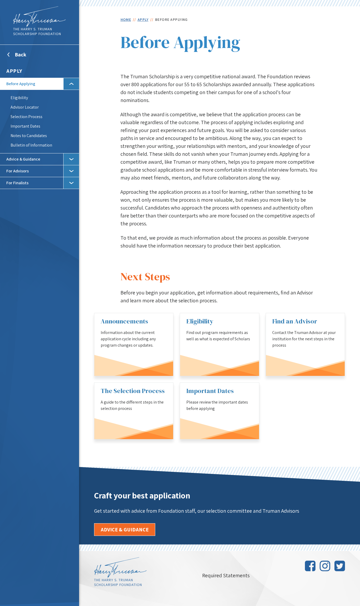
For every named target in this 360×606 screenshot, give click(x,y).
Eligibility (19, 97)
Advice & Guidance (23, 159)
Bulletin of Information (31, 145)
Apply (14, 70)
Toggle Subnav (71, 84)
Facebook (310, 566)
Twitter (339, 566)
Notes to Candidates (29, 135)
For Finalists (17, 183)
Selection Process (26, 116)
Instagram (325, 566)
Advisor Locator (25, 107)
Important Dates (25, 126)
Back (27, 57)
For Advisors (17, 171)
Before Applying (20, 83)
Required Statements (226, 575)
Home (125, 19)
